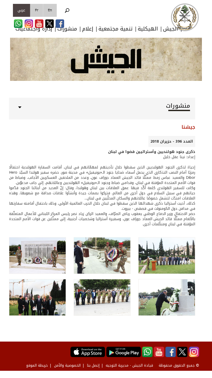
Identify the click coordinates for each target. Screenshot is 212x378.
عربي (21, 10)
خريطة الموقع (37, 365)
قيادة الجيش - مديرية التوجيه (129, 365)
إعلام (87, 29)
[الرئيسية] (185, 17)
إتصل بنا (93, 365)
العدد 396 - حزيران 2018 (171, 141)
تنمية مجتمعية (116, 29)
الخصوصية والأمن (67, 365)
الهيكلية (148, 29)
